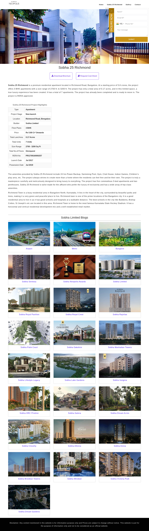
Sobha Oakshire (74, 347)
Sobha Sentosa (29, 282)
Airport (29, 249)
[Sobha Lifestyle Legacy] (29, 365)
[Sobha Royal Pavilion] (29, 300)
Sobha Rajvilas (120, 314)
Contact (138, 4)
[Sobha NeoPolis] (14, 2)
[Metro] (74, 234)
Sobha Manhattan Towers (120, 347)
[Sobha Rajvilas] (120, 300)
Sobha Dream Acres (120, 413)
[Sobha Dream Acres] (120, 398)
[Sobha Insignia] (120, 365)
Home (101, 4)
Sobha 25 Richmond (114, 4)
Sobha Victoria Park (120, 479)
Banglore (120, 249)
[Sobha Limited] (120, 267)
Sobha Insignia (120, 380)
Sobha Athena (74, 446)
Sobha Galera (74, 413)
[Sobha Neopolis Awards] (74, 267)
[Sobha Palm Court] (29, 333)
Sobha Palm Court (29, 347)
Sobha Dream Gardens (29, 512)
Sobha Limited (120, 282)
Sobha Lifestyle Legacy (29, 380)
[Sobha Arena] (120, 431)
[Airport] (29, 234)
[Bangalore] (120, 234)
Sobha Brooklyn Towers (29, 479)
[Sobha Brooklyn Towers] (29, 464)
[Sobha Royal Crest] (74, 300)
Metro (74, 249)
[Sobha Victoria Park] (120, 464)
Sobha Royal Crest (74, 314)
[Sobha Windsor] (74, 464)
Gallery (128, 4)
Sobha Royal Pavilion (29, 314)
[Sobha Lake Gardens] (74, 365)
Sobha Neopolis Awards (74, 282)
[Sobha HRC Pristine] (29, 398)
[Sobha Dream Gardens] (29, 497)
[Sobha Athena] (74, 431)
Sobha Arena (120, 446)
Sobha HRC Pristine (29, 413)
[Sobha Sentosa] (29, 267)
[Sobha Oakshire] (74, 333)
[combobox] (120, 23)
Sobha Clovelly (29, 446)
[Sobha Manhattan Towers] (120, 333)
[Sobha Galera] (74, 398)
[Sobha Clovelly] (29, 431)
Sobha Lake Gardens (74, 380)
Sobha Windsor (74, 479)
